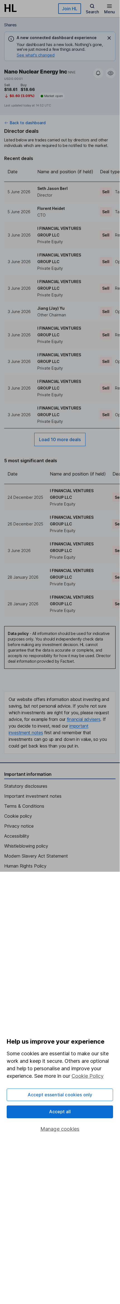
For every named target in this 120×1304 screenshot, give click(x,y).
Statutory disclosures (25, 786)
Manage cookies (60, 1129)
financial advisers (84, 719)
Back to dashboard (28, 123)
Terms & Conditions (24, 806)
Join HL (69, 8)
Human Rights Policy (25, 866)
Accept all (60, 1111)
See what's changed (36, 55)
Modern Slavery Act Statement (36, 856)
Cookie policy (18, 816)
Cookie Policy (88, 1076)
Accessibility (16, 836)
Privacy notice (19, 826)
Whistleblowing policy (26, 846)
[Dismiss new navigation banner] (109, 38)
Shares (10, 24)
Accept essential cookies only (60, 1094)
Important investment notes (33, 796)
